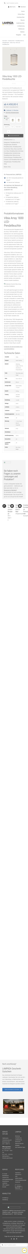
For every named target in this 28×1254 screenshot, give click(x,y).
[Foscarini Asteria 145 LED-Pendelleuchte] (14, 745)
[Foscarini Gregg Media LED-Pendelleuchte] (14, 808)
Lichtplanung (18, 1138)
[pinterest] (16, 1238)
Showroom (17, 1141)
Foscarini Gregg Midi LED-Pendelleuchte (11, 791)
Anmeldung (5, 1197)
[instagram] (14, 1238)
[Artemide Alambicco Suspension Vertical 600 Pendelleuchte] (14, 905)
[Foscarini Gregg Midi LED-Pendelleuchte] (14, 777)
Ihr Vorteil (4, 1173)
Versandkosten (6, 1230)
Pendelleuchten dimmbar (16, 151)
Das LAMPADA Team (20, 1147)
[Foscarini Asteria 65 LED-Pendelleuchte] (14, 681)
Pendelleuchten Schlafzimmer (12, 153)
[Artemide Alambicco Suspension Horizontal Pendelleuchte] (14, 972)
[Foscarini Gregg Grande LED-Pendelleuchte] (14, 840)
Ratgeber (17, 1145)
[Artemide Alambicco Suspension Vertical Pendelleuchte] (14, 939)
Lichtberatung (18, 1139)
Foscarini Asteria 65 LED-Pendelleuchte (11, 696)
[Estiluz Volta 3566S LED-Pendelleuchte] (14, 586)
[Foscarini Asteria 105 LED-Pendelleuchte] (14, 713)
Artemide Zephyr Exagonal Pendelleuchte (12, 1052)
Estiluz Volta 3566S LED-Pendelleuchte (11, 600)
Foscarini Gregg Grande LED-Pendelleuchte (12, 854)
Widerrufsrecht (18, 1178)
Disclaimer (17, 1182)
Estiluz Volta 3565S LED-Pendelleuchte (11, 568)
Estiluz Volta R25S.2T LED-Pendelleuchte (12, 632)
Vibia (11, 149)
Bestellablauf (5, 1175)
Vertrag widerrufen (17, 1187)
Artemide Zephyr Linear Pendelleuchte (11, 1020)
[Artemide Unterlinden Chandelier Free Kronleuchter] (14, 872)
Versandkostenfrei (13, 107)
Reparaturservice (19, 1143)
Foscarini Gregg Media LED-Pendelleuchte (12, 823)
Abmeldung (5, 1199)
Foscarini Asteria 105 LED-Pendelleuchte (12, 727)
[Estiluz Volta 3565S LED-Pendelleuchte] (14, 554)
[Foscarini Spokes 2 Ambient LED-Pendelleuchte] (14, 650)
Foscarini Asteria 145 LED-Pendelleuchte (12, 759)
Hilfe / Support (5, 1185)
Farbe (5, 116)
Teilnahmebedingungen (20, 1180)
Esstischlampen (8, 157)
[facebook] (11, 1238)
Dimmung (7, 124)
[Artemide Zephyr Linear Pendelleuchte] (14, 1006)
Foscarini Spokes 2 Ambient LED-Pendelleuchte (13, 664)
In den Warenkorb (14, 135)
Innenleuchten (11, 40)
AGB (16, 1176)
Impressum (18, 1172)
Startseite (4, 40)
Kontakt (4, 1187)
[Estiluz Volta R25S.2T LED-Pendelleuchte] (14, 618)
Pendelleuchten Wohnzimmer (12, 155)
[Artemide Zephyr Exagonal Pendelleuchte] (14, 1037)
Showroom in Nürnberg (10, 490)
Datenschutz (18, 1174)
